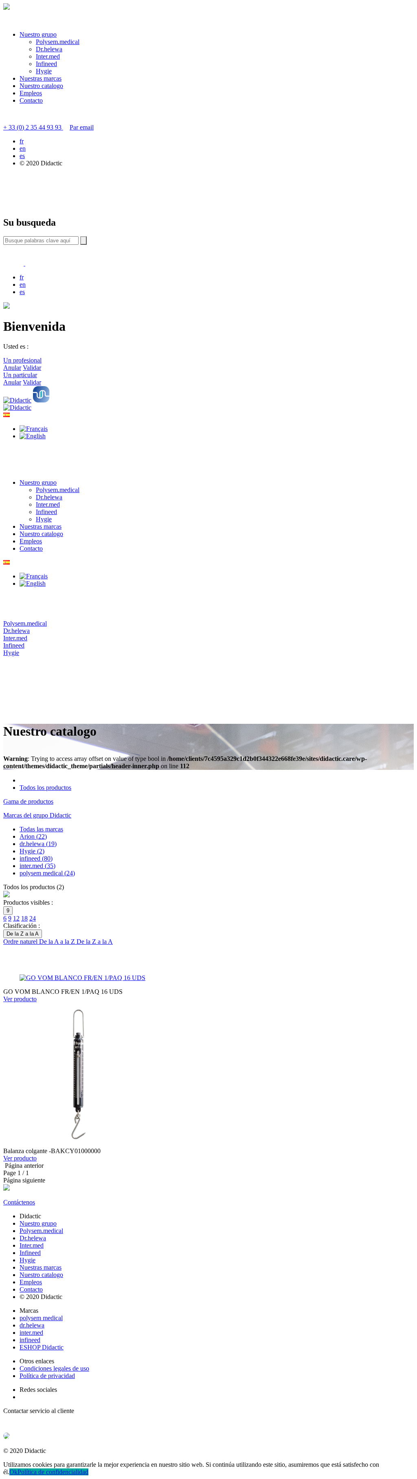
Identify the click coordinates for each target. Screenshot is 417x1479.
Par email (82, 127)
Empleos (31, 93)
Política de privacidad (47, 1375)
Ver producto (20, 999)
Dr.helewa (49, 49)
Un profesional (22, 360)
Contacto (31, 100)
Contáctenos (19, 1202)
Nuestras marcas (40, 78)
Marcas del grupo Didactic (37, 815)
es (22, 155)
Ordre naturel (21, 941)
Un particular (20, 374)
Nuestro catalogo (41, 85)
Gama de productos (28, 801)
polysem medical (41, 1317)
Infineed (46, 63)
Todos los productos (45, 787)
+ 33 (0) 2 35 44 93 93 (33, 127)
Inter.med (48, 56)
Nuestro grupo (38, 34)
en (23, 148)
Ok (13, 1471)
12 (16, 918)
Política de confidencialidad (53, 1471)
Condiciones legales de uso (54, 1368)
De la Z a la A (95, 941)
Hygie (44, 71)
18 (24, 918)
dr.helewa (32, 1325)
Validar (32, 367)
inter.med (31, 1332)
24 (32, 918)
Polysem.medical (57, 41)
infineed (30, 1339)
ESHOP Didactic (42, 1347)
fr (22, 141)
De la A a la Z (58, 941)
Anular (12, 367)
